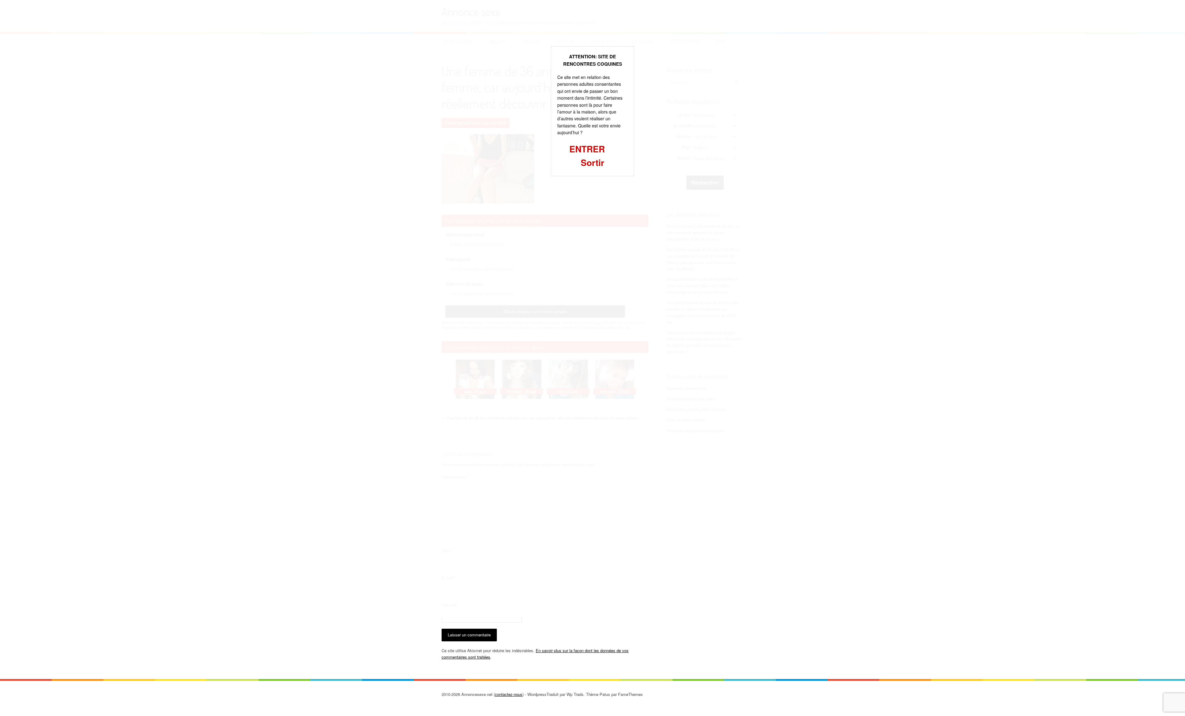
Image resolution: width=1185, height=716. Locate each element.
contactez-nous (508, 694)
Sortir (592, 162)
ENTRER (587, 149)
